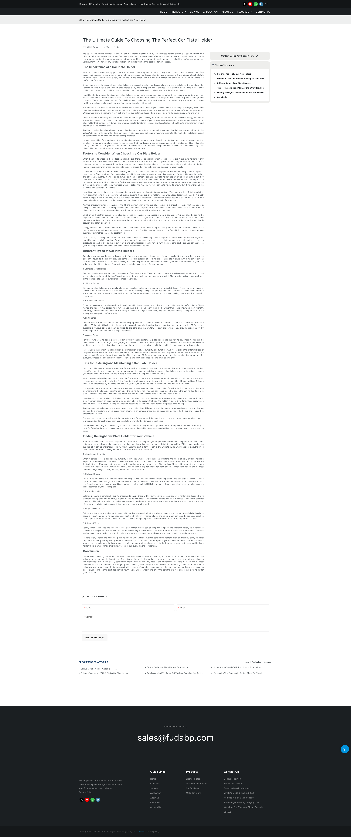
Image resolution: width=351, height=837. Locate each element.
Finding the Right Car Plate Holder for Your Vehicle (240, 92)
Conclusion (222, 97)
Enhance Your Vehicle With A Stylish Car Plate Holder (104, 673)
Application (256, 662)
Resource (267, 662)
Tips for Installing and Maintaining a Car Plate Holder (241, 88)
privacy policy (152, 831)
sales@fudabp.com (176, 737)
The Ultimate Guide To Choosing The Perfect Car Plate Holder (115, 20)
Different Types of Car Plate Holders (233, 83)
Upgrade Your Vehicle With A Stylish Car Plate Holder (237, 667)
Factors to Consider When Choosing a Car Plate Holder (241, 78)
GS (80, 20)
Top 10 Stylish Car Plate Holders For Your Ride (167, 667)
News (247, 662)
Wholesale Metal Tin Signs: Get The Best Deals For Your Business (176, 673)
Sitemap (141, 831)
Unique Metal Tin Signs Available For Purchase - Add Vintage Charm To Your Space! (99, 669)
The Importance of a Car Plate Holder (234, 74)
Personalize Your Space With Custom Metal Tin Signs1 (237, 673)
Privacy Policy (85, 792)
